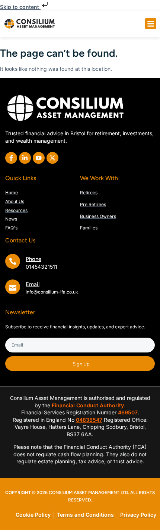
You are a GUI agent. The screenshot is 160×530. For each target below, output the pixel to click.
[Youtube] (39, 158)
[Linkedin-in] (25, 158)
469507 (128, 412)
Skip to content (20, 7)
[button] (150, 23)
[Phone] (12, 261)
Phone (33, 259)
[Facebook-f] (11, 158)
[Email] (12, 286)
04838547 (89, 420)
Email (32, 284)
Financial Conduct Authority (88, 405)
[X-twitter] (52, 158)
